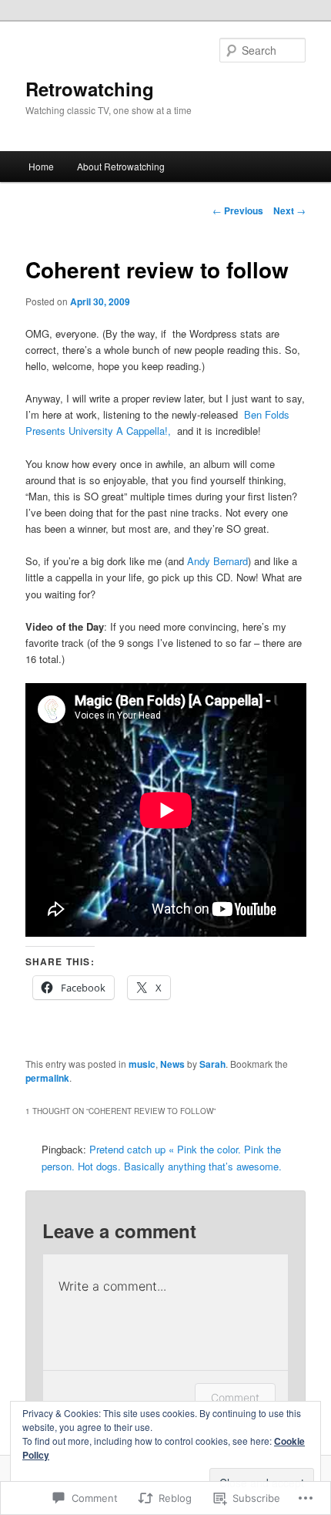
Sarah (212, 1064)
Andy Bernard (217, 561)
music (142, 1064)
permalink (47, 1078)
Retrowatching (89, 89)
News (172, 1064)
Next (289, 210)
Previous (237, 210)
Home (41, 166)
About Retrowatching (121, 166)
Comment (235, 1397)
